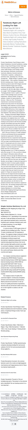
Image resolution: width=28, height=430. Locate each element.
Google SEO (14, 395)
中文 (14, 400)
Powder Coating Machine (7, 403)
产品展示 (24, 398)
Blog (26, 397)
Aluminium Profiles (16, 405)
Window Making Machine (21, 402)
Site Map (15, 398)
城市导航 (20, 398)
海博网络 (13, 394)
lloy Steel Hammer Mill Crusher (8, 354)
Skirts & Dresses (15, 16)
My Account (9, 398)
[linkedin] (15, 424)
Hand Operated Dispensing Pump (9, 336)
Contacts (3, 398)
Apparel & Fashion (18, 15)
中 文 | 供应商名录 (5, 394)
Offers (11, 15)
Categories (12, 397)
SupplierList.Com (12, 419)
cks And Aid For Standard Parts (9, 318)
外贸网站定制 (20, 394)
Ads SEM (20, 395)
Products (6, 397)
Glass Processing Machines (7, 402)
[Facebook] (12, 424)
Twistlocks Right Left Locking (8, 300)
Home (6, 15)
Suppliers (18, 397)
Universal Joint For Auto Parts (8, 372)
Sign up (23, 6)
